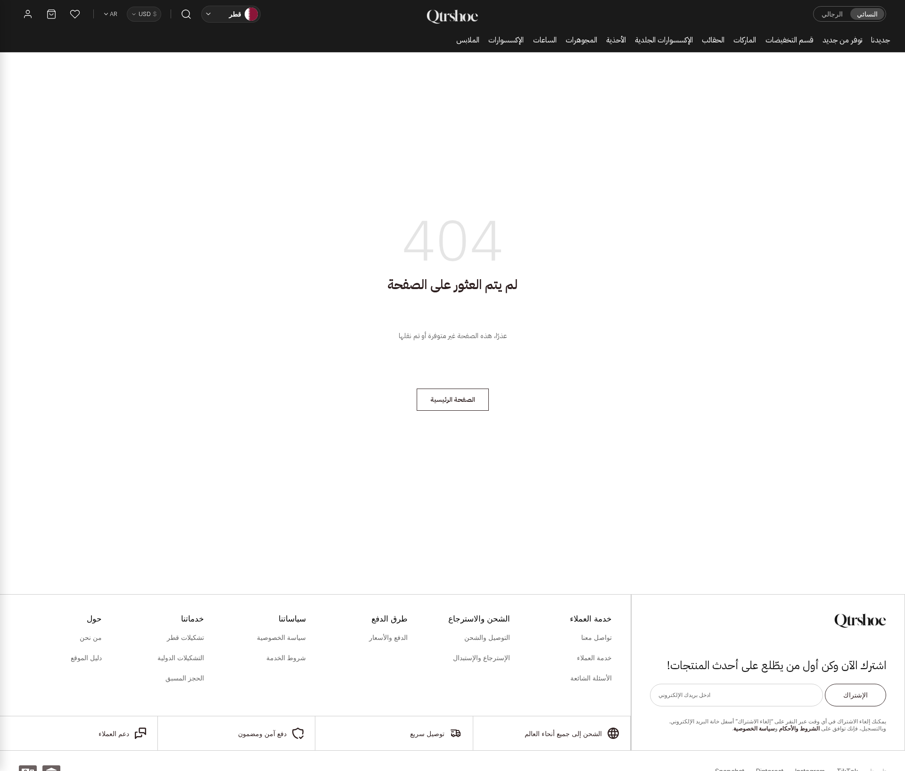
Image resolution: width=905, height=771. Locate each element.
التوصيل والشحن (487, 637)
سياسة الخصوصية (754, 728)
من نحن (91, 637)
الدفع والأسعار (388, 637)
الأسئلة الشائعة (591, 678)
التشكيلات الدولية (180, 658)
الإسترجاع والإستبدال (481, 658)
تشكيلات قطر (185, 637)
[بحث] (186, 14)
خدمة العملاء (594, 658)
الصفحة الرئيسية (452, 400)
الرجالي (832, 14)
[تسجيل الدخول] (28, 14)
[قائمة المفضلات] (75, 14)
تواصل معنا (596, 637)
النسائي (867, 14)
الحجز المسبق (184, 678)
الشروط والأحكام (799, 728)
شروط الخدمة (286, 658)
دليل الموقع (86, 658)
